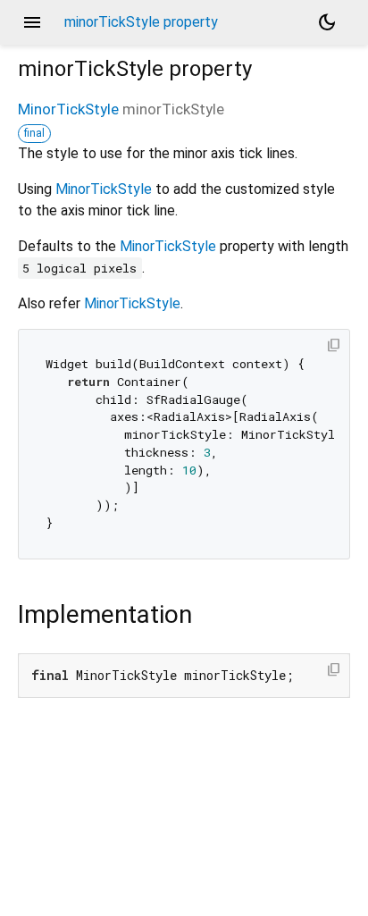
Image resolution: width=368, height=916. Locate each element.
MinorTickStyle (68, 109)
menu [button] (32, 22)
